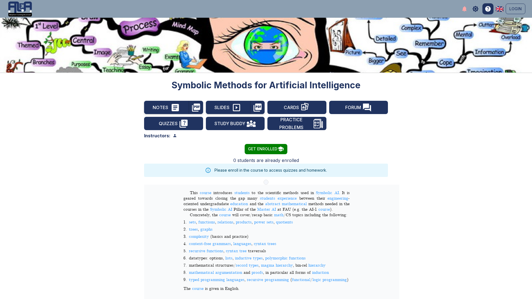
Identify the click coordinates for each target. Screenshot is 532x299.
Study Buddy (229, 123)
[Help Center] (487, 8)
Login (515, 8)
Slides (221, 107)
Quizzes (168, 123)
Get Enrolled (262, 148)
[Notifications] (464, 9)
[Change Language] (499, 9)
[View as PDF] (196, 107)
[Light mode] (475, 8)
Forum (353, 107)
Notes (160, 107)
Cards (291, 107)
